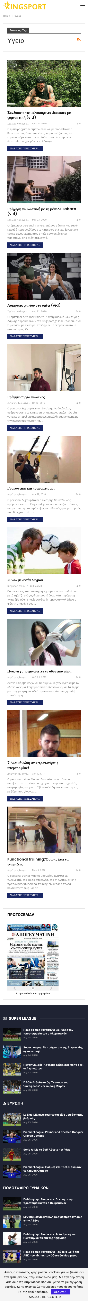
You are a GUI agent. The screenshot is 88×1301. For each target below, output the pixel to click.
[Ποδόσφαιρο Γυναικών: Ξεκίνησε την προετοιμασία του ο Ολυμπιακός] (12, 1034)
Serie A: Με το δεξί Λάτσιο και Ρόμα (46, 1149)
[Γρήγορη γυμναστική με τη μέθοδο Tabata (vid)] (44, 179)
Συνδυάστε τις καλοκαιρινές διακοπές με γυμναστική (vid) (39, 115)
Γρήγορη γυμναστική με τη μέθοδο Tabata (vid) (41, 211)
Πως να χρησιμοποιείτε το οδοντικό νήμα (39, 671)
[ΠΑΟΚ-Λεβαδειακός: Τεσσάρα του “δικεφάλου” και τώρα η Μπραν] (12, 1087)
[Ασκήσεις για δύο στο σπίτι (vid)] (44, 276)
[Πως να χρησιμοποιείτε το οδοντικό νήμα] (44, 642)
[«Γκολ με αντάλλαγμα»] (44, 550)
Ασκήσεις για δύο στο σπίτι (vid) (34, 305)
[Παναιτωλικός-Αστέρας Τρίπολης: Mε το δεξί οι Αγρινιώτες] (12, 1069)
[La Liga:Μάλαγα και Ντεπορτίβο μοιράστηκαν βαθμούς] (12, 1119)
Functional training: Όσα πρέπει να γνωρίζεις (38, 862)
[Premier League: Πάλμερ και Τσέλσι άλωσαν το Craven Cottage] (12, 1171)
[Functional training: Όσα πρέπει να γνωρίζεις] (44, 830)
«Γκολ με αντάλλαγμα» (25, 579)
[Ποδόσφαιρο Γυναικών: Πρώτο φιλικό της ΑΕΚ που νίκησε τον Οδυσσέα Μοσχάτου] (12, 1256)
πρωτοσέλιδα (26, 993)
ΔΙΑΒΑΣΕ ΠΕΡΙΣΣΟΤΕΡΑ (45, 1296)
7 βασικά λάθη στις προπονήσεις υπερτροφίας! (32, 765)
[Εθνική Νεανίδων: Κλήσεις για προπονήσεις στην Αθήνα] (12, 1221)
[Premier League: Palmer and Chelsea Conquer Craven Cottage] (12, 1136)
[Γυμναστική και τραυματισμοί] (44, 459)
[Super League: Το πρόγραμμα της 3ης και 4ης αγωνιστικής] (12, 1052)
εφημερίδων (44, 993)
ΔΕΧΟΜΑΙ (60, 1291)
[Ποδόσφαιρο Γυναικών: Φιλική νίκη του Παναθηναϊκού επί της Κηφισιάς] (12, 1238)
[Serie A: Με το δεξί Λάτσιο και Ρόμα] (12, 1154)
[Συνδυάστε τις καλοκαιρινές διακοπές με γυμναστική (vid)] (44, 83)
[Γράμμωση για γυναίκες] (44, 367)
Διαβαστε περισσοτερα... (25, 148)
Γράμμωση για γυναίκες (26, 396)
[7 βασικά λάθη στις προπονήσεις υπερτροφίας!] (44, 733)
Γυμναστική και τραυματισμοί (31, 488)
